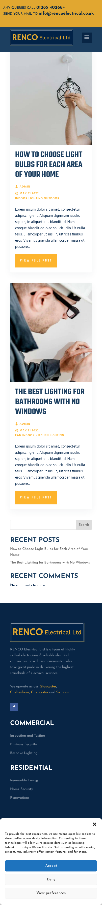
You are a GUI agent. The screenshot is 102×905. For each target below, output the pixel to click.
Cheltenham (19, 692)
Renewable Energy (24, 780)
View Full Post (36, 260)
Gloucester (48, 686)
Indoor (21, 198)
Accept (51, 866)
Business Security (23, 744)
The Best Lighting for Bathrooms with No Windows (49, 402)
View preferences (51, 893)
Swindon (62, 692)
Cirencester (39, 692)
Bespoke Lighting (23, 753)
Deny (51, 879)
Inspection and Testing (27, 736)
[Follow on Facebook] (14, 707)
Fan (18, 435)
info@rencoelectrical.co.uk (66, 13)
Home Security (21, 789)
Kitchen (42, 435)
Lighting (35, 198)
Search (84, 525)
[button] (94, 824)
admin (25, 187)
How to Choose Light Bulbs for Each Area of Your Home (48, 165)
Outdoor (51, 198)
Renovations (19, 798)
